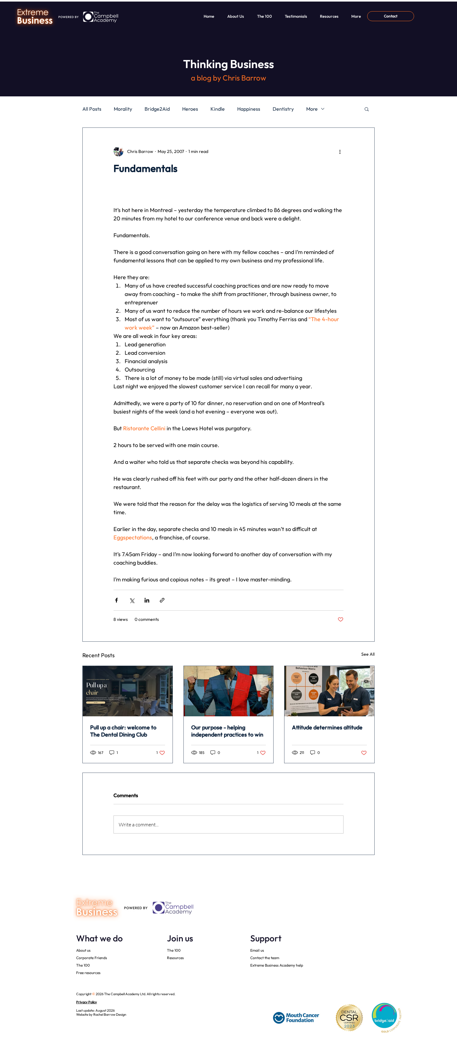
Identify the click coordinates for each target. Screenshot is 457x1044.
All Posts (91, 109)
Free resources (88, 972)
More (312, 109)
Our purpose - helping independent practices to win (227, 731)
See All (368, 654)
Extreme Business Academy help (276, 965)
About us (83, 950)
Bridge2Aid (157, 109)
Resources (175, 957)
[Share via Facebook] (116, 600)
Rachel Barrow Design (109, 1014)
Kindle (217, 109)
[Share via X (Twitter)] (132, 600)
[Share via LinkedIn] (147, 600)
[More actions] (340, 151)
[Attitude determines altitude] (329, 691)
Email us (257, 950)
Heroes (190, 109)
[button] (367, 108)
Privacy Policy (86, 1002)
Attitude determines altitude (327, 727)
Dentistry (283, 109)
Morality (123, 109)
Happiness (248, 109)
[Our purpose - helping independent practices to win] (229, 691)
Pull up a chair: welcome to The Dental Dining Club (123, 731)
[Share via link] (162, 600)
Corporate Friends (91, 957)
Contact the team (264, 957)
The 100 (83, 965)
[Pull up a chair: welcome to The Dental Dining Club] (128, 691)
